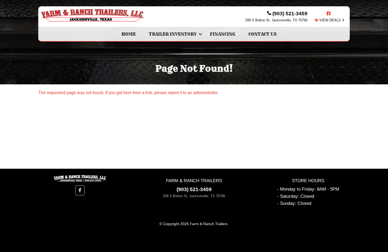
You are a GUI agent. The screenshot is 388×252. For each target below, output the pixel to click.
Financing (222, 34)
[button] (80, 190)
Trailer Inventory (173, 34)
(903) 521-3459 (194, 189)
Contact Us (262, 34)
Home (128, 34)
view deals (329, 20)
